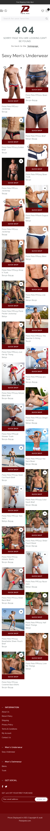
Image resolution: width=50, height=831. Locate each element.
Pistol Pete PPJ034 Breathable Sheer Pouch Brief (12, 641)
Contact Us (6, 737)
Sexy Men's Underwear (25, 55)
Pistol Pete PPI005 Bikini (36, 256)
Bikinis (4, 766)
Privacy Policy (7, 725)
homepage (33, 46)
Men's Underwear (13, 747)
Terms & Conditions (9, 729)
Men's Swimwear (13, 762)
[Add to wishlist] (4, 67)
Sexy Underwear (8, 752)
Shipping (5, 720)
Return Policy (7, 716)
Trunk (4, 771)
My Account (6, 733)
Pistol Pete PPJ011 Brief (36, 136)
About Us (5, 712)
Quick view (21, 68)
